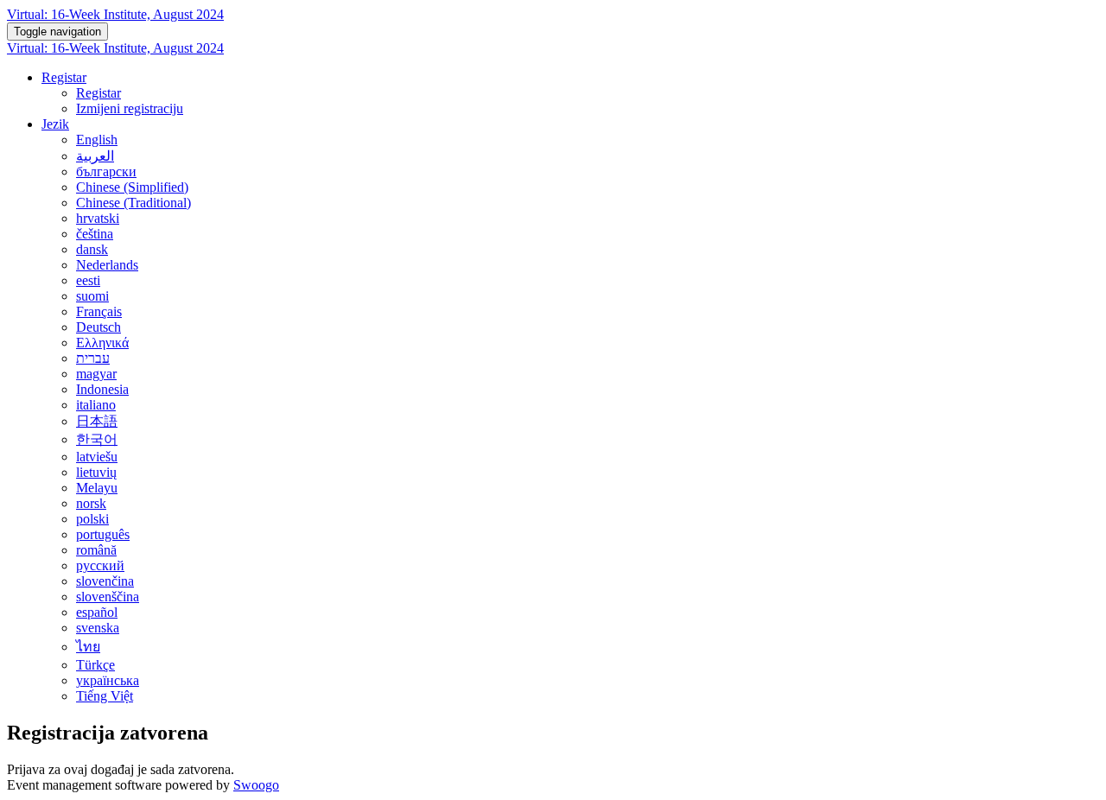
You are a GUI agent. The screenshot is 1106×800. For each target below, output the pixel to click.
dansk (92, 249)
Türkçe (95, 664)
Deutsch (98, 327)
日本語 (97, 421)
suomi (92, 296)
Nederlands (107, 264)
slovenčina (105, 581)
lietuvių (96, 472)
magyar (96, 373)
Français (99, 311)
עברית (93, 358)
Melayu (97, 487)
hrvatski (97, 218)
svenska (97, 627)
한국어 (97, 439)
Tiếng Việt (104, 696)
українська (107, 680)
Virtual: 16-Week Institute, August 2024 (115, 14)
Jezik (55, 124)
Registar (63, 77)
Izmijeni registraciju (129, 108)
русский (100, 565)
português (103, 534)
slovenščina (107, 596)
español (97, 612)
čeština (94, 233)
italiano (96, 404)
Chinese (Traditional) (133, 202)
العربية (95, 156)
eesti (88, 280)
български (106, 171)
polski (92, 518)
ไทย (88, 646)
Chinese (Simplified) (132, 187)
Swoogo (256, 785)
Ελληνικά (102, 342)
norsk (91, 503)
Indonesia (102, 389)
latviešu (97, 456)
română (96, 550)
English (97, 139)
